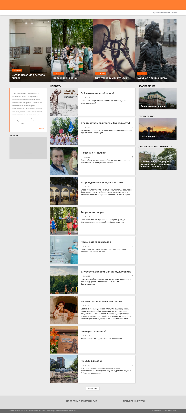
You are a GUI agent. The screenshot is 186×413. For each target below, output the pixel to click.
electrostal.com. (33, 410)
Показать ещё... (92, 388)
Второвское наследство (153, 106)
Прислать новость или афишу (165, 13)
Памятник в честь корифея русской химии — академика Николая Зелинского (155, 164)
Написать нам (170, 411)
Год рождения (147, 136)
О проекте (156, 411)
